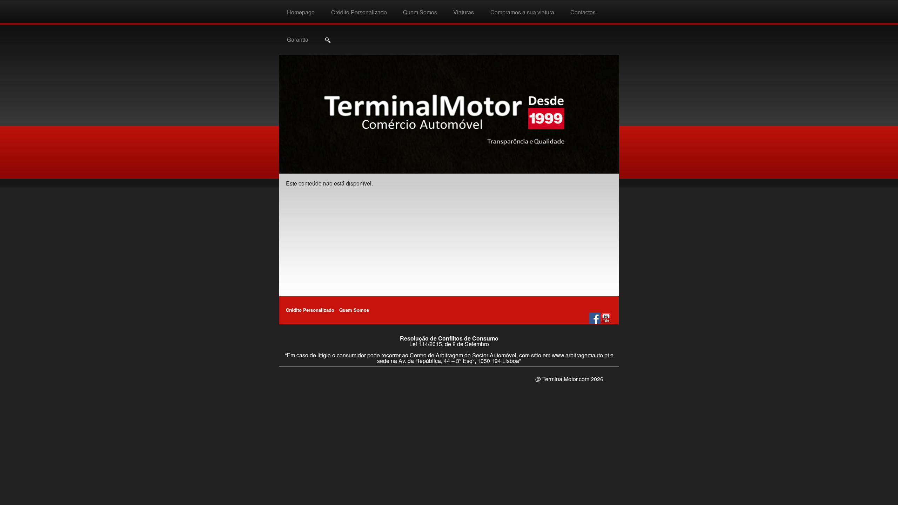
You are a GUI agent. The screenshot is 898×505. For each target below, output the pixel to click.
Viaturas (463, 12)
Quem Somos (420, 12)
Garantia (297, 39)
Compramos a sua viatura (522, 12)
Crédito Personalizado (359, 12)
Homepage (301, 12)
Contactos (583, 12)
